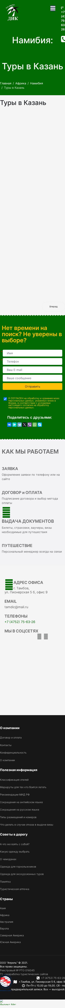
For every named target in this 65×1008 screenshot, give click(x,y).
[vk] (46, 636)
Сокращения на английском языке (21, 802)
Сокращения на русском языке (19, 809)
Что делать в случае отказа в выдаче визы (26, 824)
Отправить (32, 386)
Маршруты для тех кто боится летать (23, 787)
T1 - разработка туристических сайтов (24, 974)
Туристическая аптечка (14, 889)
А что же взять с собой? (14, 844)
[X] (24, 424)
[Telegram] (19, 424)
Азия (3, 908)
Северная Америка (12, 935)
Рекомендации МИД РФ (15, 794)
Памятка (5, 881)
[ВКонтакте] (9, 424)
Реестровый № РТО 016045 (17, 970)
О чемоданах (8, 859)
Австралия (6, 921)
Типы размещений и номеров (18, 817)
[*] (32, 353)
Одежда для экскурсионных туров (22, 874)
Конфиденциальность (13, 752)
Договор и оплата (11, 737)
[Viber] (29, 424)
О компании (7, 760)
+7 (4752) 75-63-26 (20, 622)
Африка (4, 915)
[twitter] (39, 636)
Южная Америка (10, 942)
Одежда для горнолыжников (18, 866)
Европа (4, 928)
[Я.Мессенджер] (14, 424)
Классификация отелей (14, 779)
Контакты (6, 745)
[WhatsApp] (34, 424)
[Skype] (40, 424)
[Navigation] (52, 8)
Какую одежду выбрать (15, 851)
